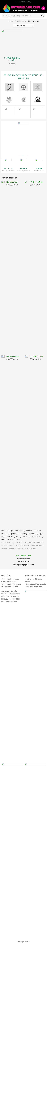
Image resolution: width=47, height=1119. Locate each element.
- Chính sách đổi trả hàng (11, 584)
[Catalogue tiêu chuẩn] (12, 42)
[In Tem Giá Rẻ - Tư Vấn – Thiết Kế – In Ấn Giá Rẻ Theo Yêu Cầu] (21, 8)
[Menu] (43, 8)
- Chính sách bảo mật (9, 587)
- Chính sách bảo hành (10, 579)
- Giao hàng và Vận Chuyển (35, 584)
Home (10, 21)
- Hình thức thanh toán (33, 587)
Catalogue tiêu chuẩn (12, 59)
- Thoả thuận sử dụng (9, 581)
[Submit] (42, 15)
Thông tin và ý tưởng (23, 2)
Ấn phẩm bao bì (20, 21)
